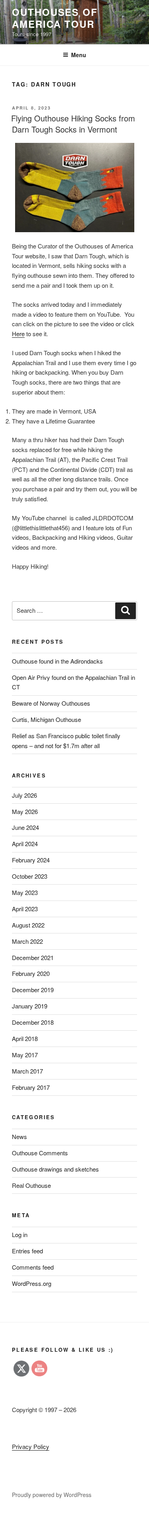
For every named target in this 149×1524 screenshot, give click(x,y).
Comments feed (33, 1267)
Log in (19, 1234)
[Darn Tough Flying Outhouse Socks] (74, 187)
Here (18, 333)
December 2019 (33, 989)
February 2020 (31, 973)
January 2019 (29, 1006)
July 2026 (24, 795)
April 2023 (25, 908)
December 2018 (33, 1022)
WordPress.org (31, 1283)
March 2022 (27, 941)
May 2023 (25, 892)
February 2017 (31, 1087)
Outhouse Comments (40, 1153)
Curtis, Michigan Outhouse (46, 719)
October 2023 (29, 876)
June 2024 (25, 827)
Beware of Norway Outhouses (51, 703)
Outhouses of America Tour (55, 18)
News (19, 1136)
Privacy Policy (30, 1446)
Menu (78, 55)
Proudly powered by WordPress (51, 1495)
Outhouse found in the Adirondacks (57, 661)
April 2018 (25, 1038)
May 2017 (25, 1055)
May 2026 (25, 811)
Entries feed (27, 1251)
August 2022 (28, 925)
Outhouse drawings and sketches (55, 1169)
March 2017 (27, 1071)
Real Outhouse (31, 1185)
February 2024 (31, 860)
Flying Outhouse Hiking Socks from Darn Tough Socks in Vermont (73, 123)
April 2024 (25, 843)
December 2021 (33, 957)
